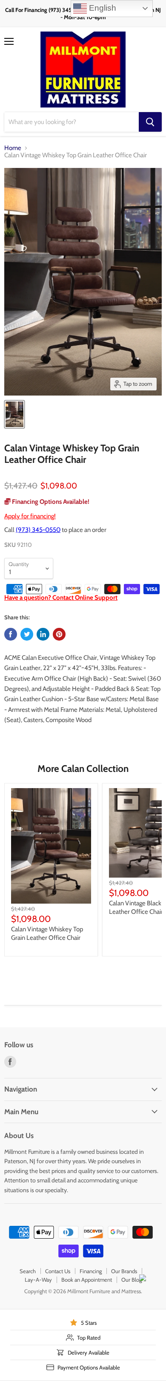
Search (28, 1271)
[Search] (150, 122)
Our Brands (124, 1271)
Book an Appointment (86, 1279)
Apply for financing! (30, 516)
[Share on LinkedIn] (43, 634)
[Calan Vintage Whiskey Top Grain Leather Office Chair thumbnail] (14, 414)
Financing (91, 1271)
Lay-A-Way (38, 1279)
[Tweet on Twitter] (26, 634)
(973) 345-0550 (38, 530)
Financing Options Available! (50, 502)
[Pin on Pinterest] (59, 634)
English (101, 7)
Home (12, 148)
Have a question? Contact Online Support (60, 597)
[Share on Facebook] (10, 634)
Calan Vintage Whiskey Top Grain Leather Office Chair (47, 933)
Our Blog (131, 1279)
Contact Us (57, 1271)
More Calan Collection (83, 768)
